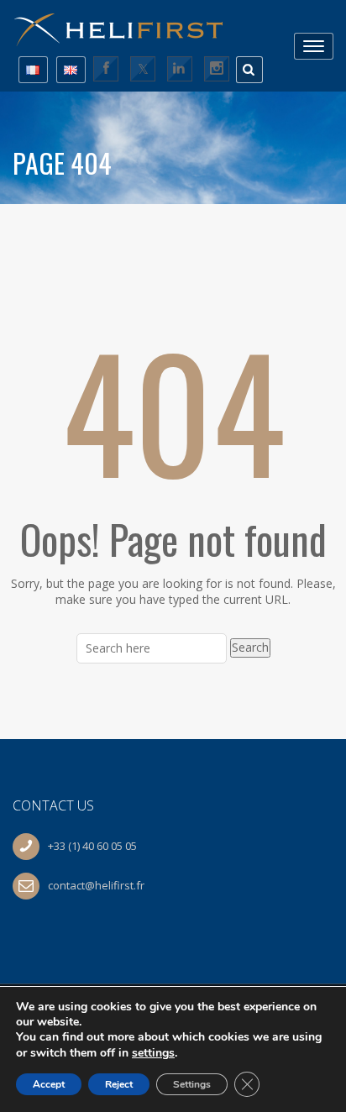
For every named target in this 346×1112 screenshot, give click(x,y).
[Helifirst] (126, 24)
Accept (49, 1084)
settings (153, 1053)
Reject (119, 1084)
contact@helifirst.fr (96, 885)
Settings (192, 1084)
